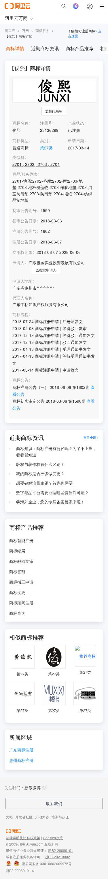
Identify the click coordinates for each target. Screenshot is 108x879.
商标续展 (17, 551)
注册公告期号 (24, 231)
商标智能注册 (21, 540)
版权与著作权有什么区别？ (40, 464)
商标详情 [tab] (15, 48)
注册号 (46, 123)
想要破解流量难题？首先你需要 (44, 483)
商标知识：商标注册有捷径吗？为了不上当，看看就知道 (56, 451)
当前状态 (76, 123)
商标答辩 (17, 571)
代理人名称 (22, 298)
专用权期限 (22, 252)
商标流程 (20, 314)
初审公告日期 (24, 221)
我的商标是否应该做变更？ (40, 473)
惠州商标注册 (21, 760)
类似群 (18, 157)
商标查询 (17, 613)
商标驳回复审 (21, 561)
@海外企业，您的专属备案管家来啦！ (50, 502)
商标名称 (20, 123)
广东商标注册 (21, 750)
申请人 (18, 262)
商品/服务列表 (25, 174)
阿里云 (10, 30)
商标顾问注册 (21, 603)
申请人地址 (22, 281)
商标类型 (20, 140)
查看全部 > (91, 438)
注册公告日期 (24, 242)
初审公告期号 (24, 210)
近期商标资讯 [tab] (45, 48)
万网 (25, 30)
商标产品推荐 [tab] (79, 48)
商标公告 (20, 380)
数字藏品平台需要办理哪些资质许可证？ (52, 492)
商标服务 (42, 30)
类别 (44, 140)
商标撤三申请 (21, 582)
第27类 (46, 148)
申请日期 (76, 140)
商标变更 (17, 592)
